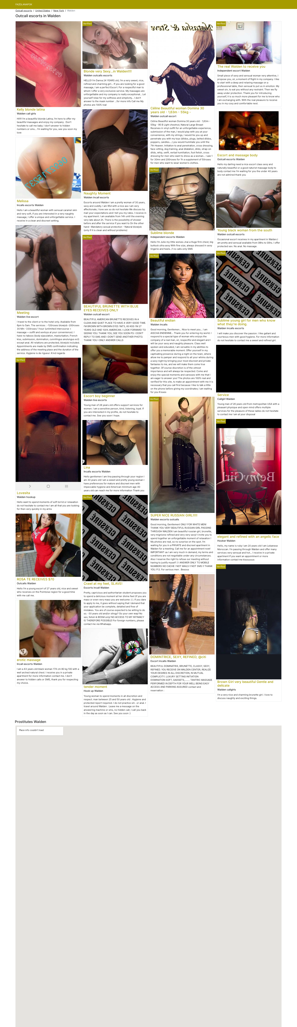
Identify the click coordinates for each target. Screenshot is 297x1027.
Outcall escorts (23, 10)
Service (223, 395)
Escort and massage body (237, 155)
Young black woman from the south (244, 230)
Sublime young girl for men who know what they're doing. (246, 322)
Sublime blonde (162, 233)
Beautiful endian (163, 320)
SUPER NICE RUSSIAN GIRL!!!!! (174, 515)
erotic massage (29, 660)
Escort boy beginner (99, 396)
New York (58, 10)
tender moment (95, 687)
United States (42, 10)
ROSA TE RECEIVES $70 (35, 579)
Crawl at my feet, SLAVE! (103, 583)
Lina (87, 467)
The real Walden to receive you (241, 66)
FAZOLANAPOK (23, 4)
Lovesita (23, 493)
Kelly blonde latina (31, 109)
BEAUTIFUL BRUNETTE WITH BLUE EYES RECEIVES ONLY (111, 308)
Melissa (22, 201)
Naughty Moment (97, 193)
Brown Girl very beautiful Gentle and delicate (245, 684)
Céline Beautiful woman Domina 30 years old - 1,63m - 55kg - (177, 110)
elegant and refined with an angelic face (248, 537)
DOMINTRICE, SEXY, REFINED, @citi (178, 657)
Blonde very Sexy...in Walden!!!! (108, 71)
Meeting (23, 313)
